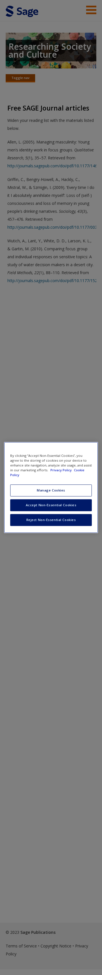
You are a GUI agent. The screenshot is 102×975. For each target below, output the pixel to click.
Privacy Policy (61, 470)
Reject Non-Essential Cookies (51, 520)
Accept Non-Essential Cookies (51, 505)
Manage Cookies (51, 490)
